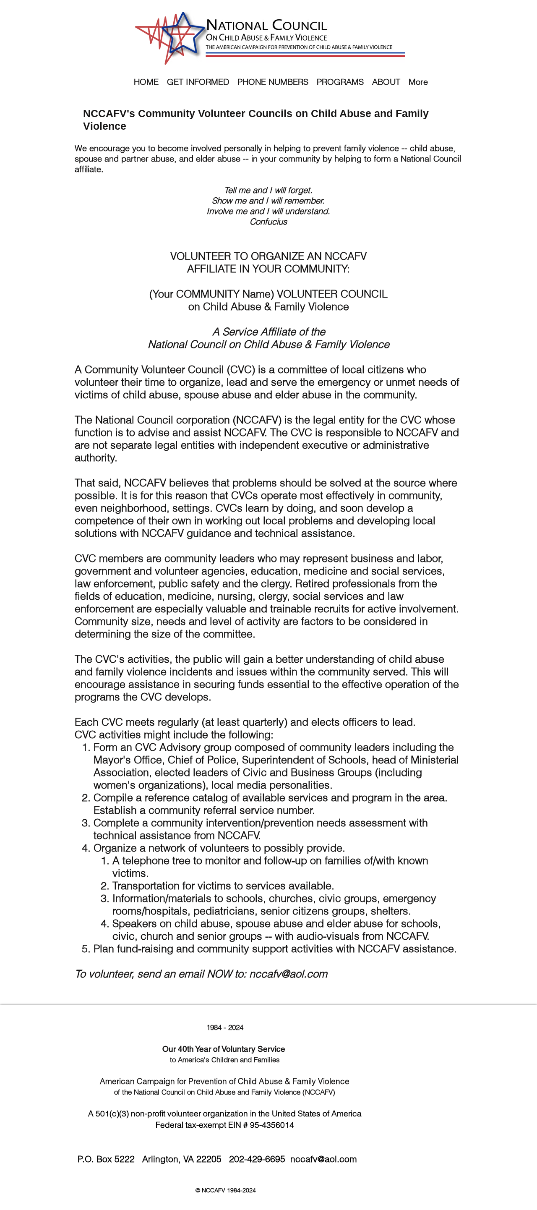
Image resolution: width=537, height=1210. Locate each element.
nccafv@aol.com (288, 973)
